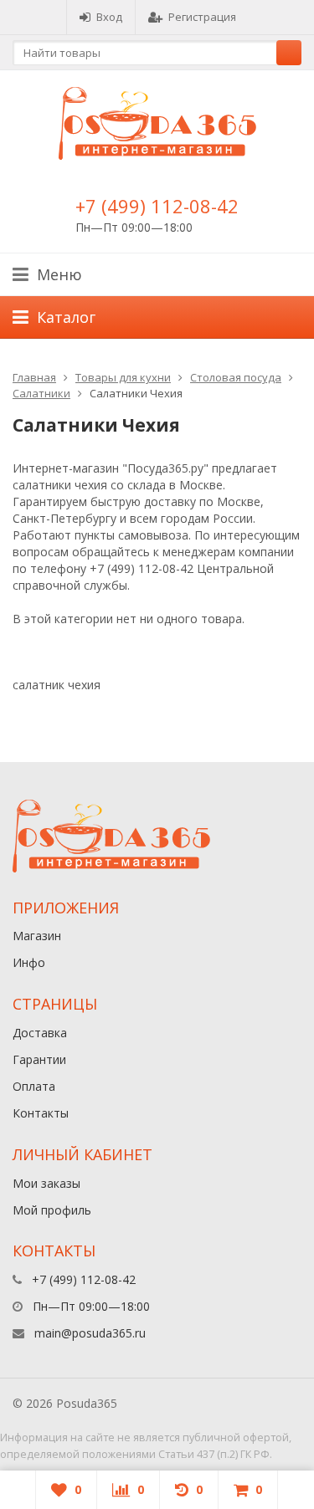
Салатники (41, 393)
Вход (109, 16)
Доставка (40, 1033)
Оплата (34, 1086)
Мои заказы (46, 1183)
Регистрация (202, 16)
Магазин (37, 936)
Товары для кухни (123, 377)
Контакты (41, 1113)
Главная (34, 377)
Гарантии (39, 1059)
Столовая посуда (235, 377)
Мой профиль (52, 1210)
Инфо (29, 962)
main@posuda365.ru (90, 1333)
